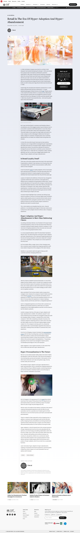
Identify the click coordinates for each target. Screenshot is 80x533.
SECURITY (72, 531)
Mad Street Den (10, 511)
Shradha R (55, 499)
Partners (48, 4)
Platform (22, 4)
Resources (54, 4)
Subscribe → (63, 86)
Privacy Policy (52, 531)
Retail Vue (61, 79)
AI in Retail (10, 15)
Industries (35, 4)
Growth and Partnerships (30, 7)
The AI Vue (64, 80)
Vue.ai (13, 30)
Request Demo (73, 4)
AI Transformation (20, 7)
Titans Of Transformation (41, 7)
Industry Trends (50, 7)
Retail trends (30, 455)
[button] (5, 1)
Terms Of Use (66, 531)
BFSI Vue (67, 79)
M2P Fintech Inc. (12, 531)
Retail (23, 455)
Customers (42, 4)
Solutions (28, 4)
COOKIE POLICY (59, 531)
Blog (14, 7)
